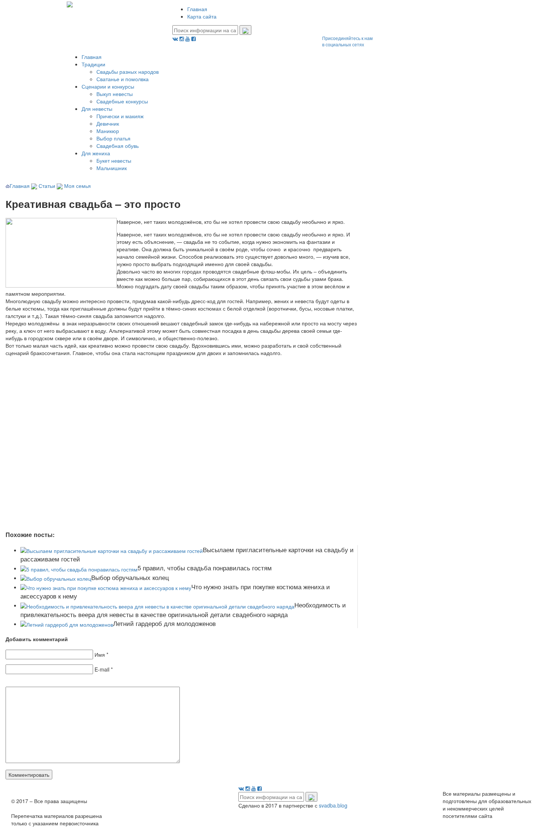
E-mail (102, 669)
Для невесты (97, 108)
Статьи (47, 185)
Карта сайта (202, 16)
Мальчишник (111, 168)
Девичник (107, 123)
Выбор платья (113, 138)
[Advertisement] (113, 448)
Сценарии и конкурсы (108, 86)
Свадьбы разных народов (127, 71)
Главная (197, 9)
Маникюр (107, 131)
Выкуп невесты (114, 93)
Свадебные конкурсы (122, 101)
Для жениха (96, 153)
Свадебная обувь (117, 145)
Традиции (93, 64)
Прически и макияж (119, 116)
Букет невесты (113, 160)
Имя (100, 654)
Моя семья (77, 185)
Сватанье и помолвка (122, 79)
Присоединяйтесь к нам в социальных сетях (347, 41)
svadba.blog (333, 805)
